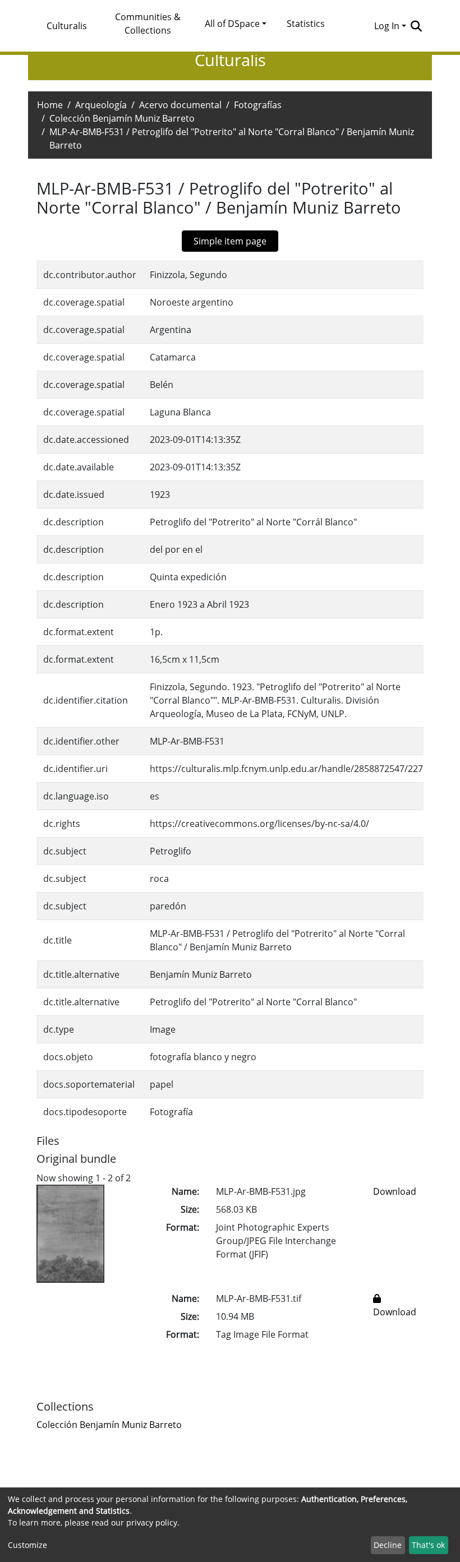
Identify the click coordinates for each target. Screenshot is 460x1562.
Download (394, 1191)
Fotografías (258, 105)
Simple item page (230, 241)
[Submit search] (416, 26)
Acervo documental (180, 105)
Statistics (306, 23)
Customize (27, 1545)
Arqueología (101, 105)
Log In (386, 26)
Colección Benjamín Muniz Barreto (122, 118)
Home (50, 105)
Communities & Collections (148, 23)
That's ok (428, 1545)
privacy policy (151, 1522)
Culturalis (67, 26)
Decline (388, 1545)
